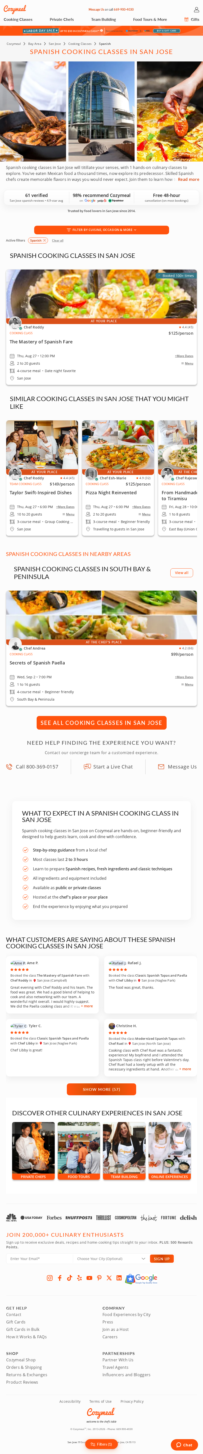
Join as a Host (115, 1329)
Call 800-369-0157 (37, 766)
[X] (109, 1278)
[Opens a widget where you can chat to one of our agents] (184, 1445)
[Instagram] (50, 1278)
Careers (110, 1337)
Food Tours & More (150, 19)
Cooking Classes (18, 19)
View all (181, 572)
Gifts (194, 19)
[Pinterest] (99, 1278)
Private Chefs (62, 19)
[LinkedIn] (119, 1278)
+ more (87, 1006)
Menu (189, 363)
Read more (188, 179)
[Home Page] (15, 9)
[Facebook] (60, 1278)
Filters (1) (104, 1444)
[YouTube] (89, 1278)
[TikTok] (70, 1278)
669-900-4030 (123, 9)
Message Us (96, 9)
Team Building (103, 19)
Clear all (57, 240)
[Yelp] (79, 1278)
